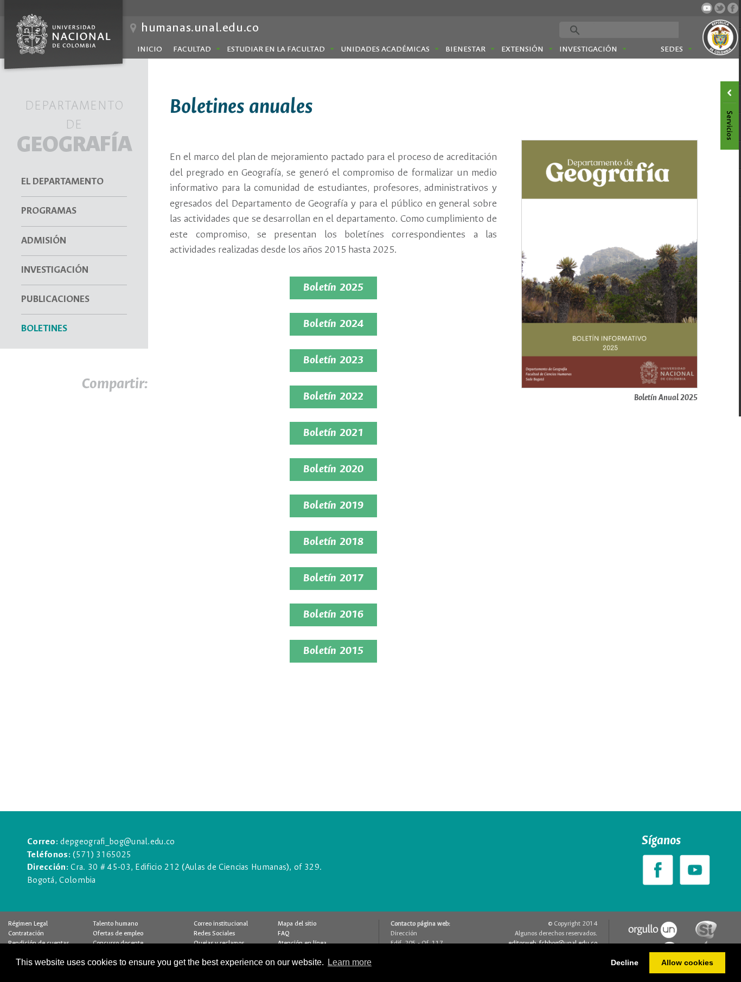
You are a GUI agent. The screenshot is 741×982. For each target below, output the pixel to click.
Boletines (44, 329)
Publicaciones (55, 299)
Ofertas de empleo (118, 933)
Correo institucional (221, 924)
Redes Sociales (214, 933)
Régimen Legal (28, 924)
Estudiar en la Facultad (276, 49)
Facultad (192, 49)
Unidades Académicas (385, 49)
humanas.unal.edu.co (200, 28)
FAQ (284, 933)
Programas (48, 211)
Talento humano (115, 924)
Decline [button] (624, 962)
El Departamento (62, 182)
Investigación (588, 49)
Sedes (672, 49)
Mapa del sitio (297, 924)
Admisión (43, 241)
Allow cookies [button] (687, 962)
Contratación (26, 933)
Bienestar (465, 49)
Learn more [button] (350, 962)
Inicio (149, 49)
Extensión (522, 49)
